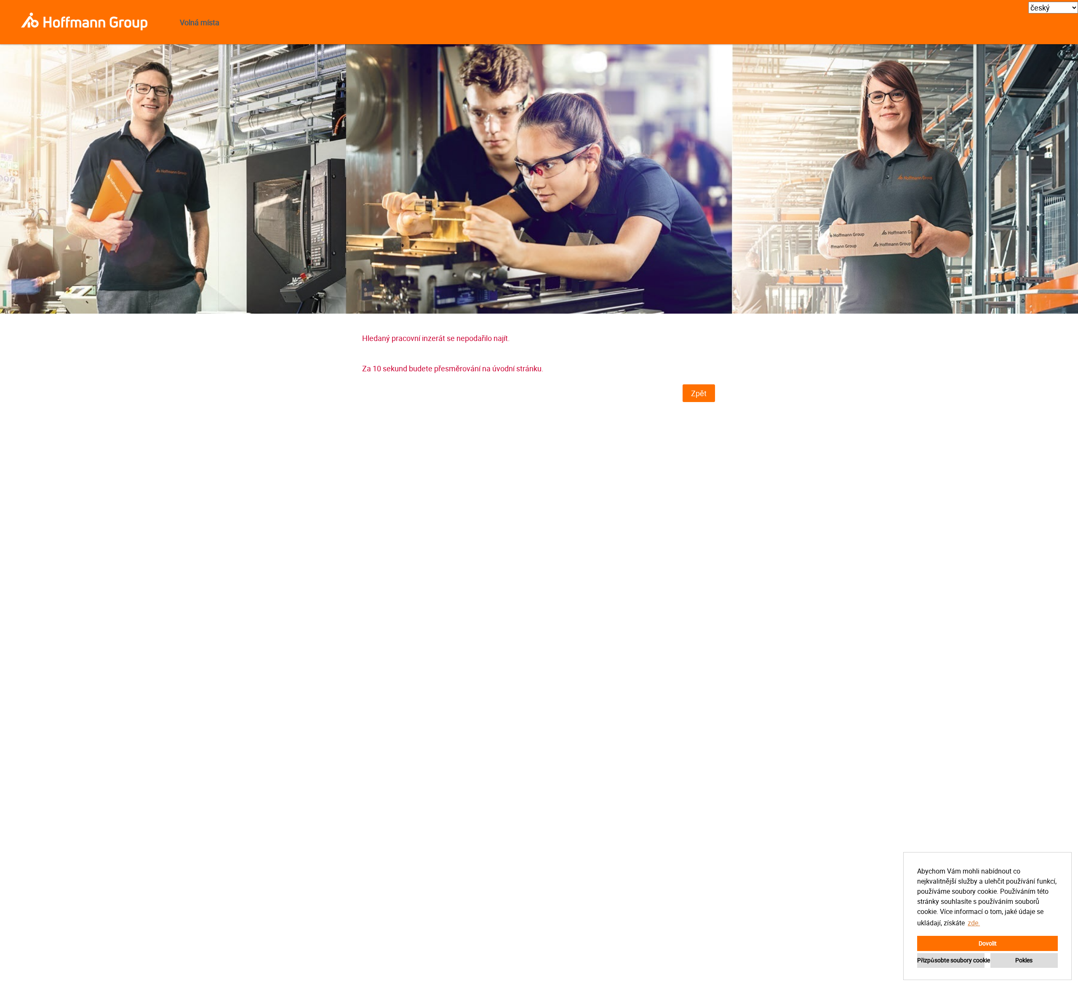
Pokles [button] (1024, 960)
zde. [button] (974, 922)
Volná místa (199, 22)
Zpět (699, 393)
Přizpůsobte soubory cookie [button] (951, 960)
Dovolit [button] (988, 943)
